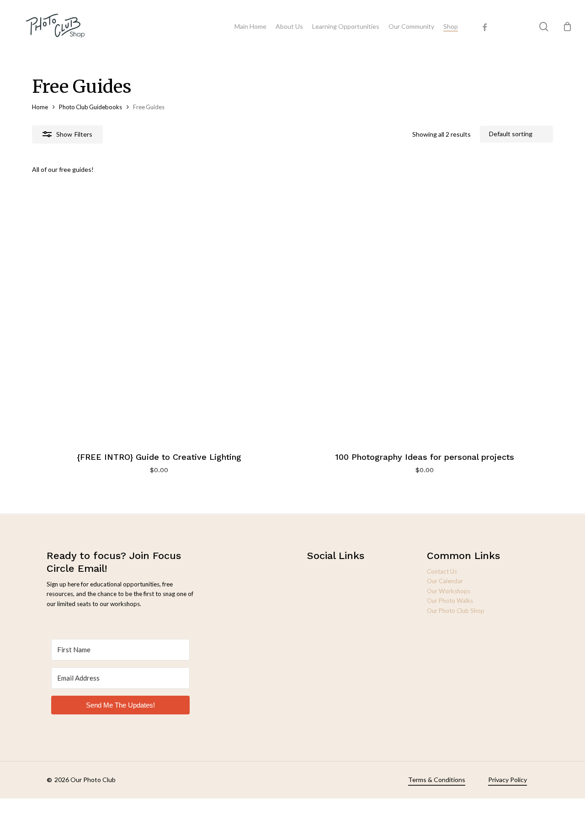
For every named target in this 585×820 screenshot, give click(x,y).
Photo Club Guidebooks (90, 107)
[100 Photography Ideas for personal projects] (424, 312)
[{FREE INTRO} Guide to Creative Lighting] (159, 312)
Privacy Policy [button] (507, 779)
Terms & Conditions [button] (436, 779)
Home (40, 107)
